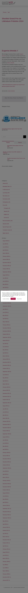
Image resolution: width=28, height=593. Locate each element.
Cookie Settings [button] (6, 298)
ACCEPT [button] (13, 298)
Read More (19, 298)
